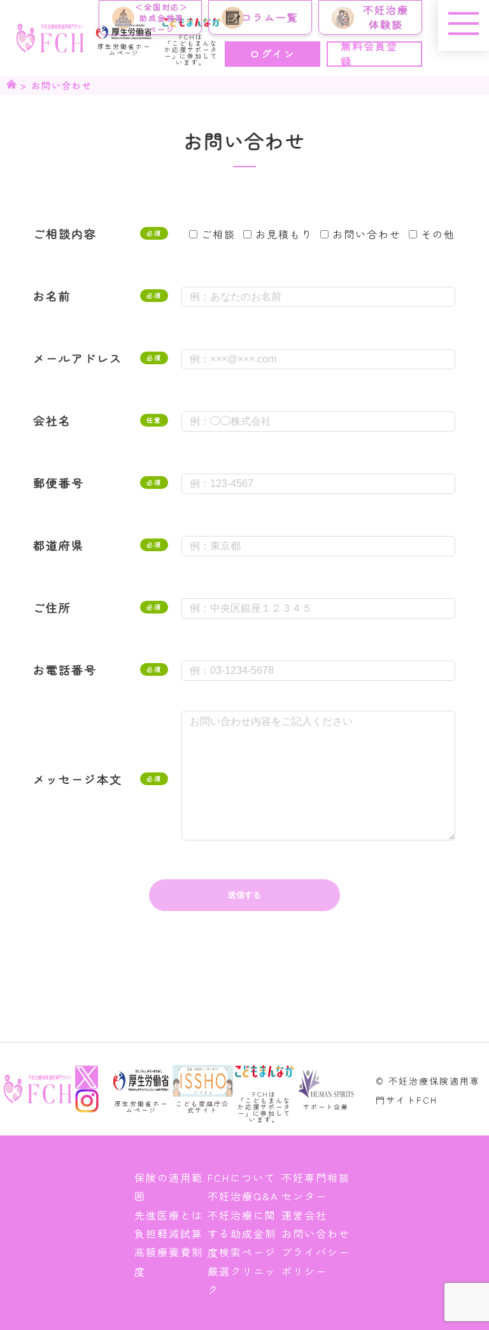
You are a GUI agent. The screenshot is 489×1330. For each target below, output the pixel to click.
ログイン (272, 53)
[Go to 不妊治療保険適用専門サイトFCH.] (11, 85)
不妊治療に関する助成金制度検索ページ (242, 1233)
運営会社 (304, 1215)
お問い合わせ (315, 1233)
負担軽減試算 (168, 1233)
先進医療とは (168, 1215)
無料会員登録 (369, 54)
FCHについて (242, 1177)
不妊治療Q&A (243, 1195)
